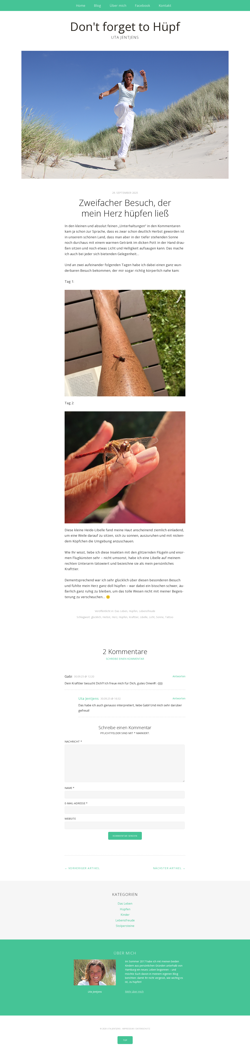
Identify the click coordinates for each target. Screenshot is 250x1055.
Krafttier (134, 617)
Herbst (106, 617)
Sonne (160, 617)
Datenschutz (143, 1028)
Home (80, 5)
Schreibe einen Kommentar (125, 658)
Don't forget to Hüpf (125, 26)
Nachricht (73, 741)
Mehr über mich (134, 991)
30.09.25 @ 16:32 (110, 698)
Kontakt (165, 5)
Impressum (128, 1028)
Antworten (179, 676)
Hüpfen (133, 611)
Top (125, 1040)
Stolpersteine (125, 926)
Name (69, 788)
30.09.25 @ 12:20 (84, 676)
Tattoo (169, 617)
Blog (97, 5)
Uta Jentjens (88, 698)
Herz (114, 617)
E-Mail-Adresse (76, 803)
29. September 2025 (125, 192)
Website (70, 818)
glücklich (96, 617)
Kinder (125, 915)
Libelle (144, 617)
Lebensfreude (147, 611)
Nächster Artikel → (169, 868)
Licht (152, 617)
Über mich (118, 5)
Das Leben (121, 611)
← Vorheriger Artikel (82, 868)
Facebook (142, 5)
